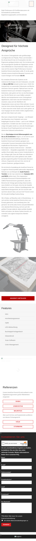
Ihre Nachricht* (5, 501)
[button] (31, 4)
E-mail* (3, 464)
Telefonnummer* (6, 472)
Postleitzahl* (5, 494)
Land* (3, 487)
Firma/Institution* (6, 479)
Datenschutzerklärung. (8, 518)
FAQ (17, 454)
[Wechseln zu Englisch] (18, 536)
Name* (3, 457)
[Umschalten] (3, 314)
